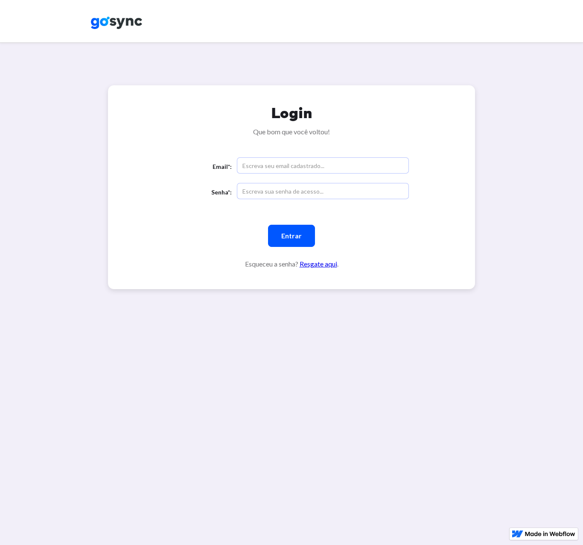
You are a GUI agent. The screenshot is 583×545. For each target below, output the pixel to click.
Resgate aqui (318, 264)
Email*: (222, 166)
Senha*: (221, 192)
